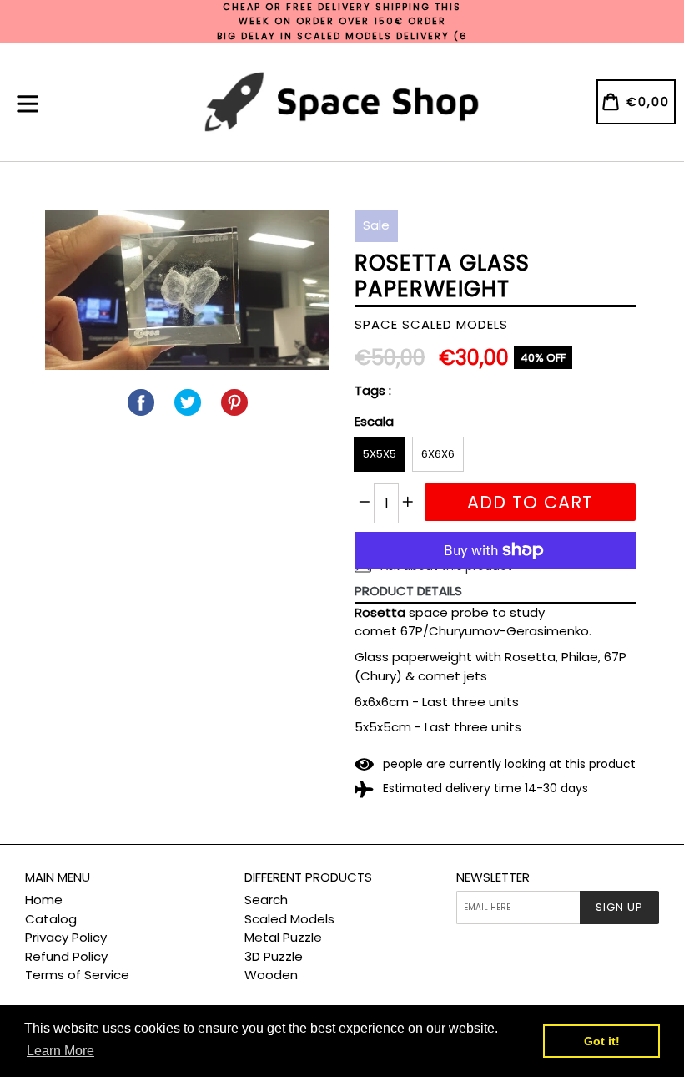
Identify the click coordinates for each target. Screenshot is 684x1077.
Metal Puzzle (283, 937)
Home (44, 899)
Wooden (271, 974)
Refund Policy (66, 956)
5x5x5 (379, 454)
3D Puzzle (273, 956)
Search (266, 899)
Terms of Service (77, 974)
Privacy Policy (66, 937)
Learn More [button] (60, 1051)
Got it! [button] (602, 1041)
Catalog (51, 919)
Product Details (408, 590)
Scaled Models (289, 919)
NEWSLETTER (493, 877)
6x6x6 (438, 454)
